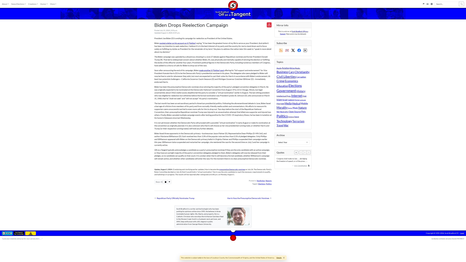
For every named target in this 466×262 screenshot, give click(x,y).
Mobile (304, 103)
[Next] (309, 152)
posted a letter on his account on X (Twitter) (178, 43)
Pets (303, 111)
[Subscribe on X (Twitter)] (293, 50)
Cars (291, 72)
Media (288, 103)
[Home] (233, 4)
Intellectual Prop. (284, 96)
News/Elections (17, 4)
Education (282, 85)
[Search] (461, 4)
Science (291, 117)
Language (303, 100)
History (300, 91)
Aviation (285, 68)
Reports (269, 181)
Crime (280, 81)
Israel (285, 100)
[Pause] (305, 152)
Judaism (291, 100)
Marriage (280, 103)
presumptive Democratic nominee (232, 169)
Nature (302, 107)
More (52, 4)
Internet (296, 95)
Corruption (301, 77)
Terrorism (298, 121)
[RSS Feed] (281, 50)
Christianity (302, 72)
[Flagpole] (423, 4)
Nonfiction (261, 181)
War (286, 125)
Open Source (295, 111)
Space (296, 117)
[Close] (284, 257)
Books (297, 68)
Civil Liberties (286, 76)
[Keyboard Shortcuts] (427, 4)
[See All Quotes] (296, 152)
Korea (297, 100)
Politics (269, 184)
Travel (280, 125)
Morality (282, 107)
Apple (279, 68)
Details (279, 258)
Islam (279, 99)
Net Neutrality (282, 112)
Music (295, 107)
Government (286, 91)
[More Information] (305, 50)
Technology (284, 121)
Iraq (304, 96)
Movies (290, 108)
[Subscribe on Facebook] (299, 50)
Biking (292, 68)
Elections (261, 184)
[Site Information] (432, 4)
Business (282, 72)
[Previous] (301, 152)
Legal (462, 233)
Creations (32, 4)
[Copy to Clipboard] (165, 182)
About (4, 4)
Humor (43, 4)
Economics (291, 81)
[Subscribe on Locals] (287, 50)
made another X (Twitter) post (211, 70)
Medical (296, 103)
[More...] (169, 182)
